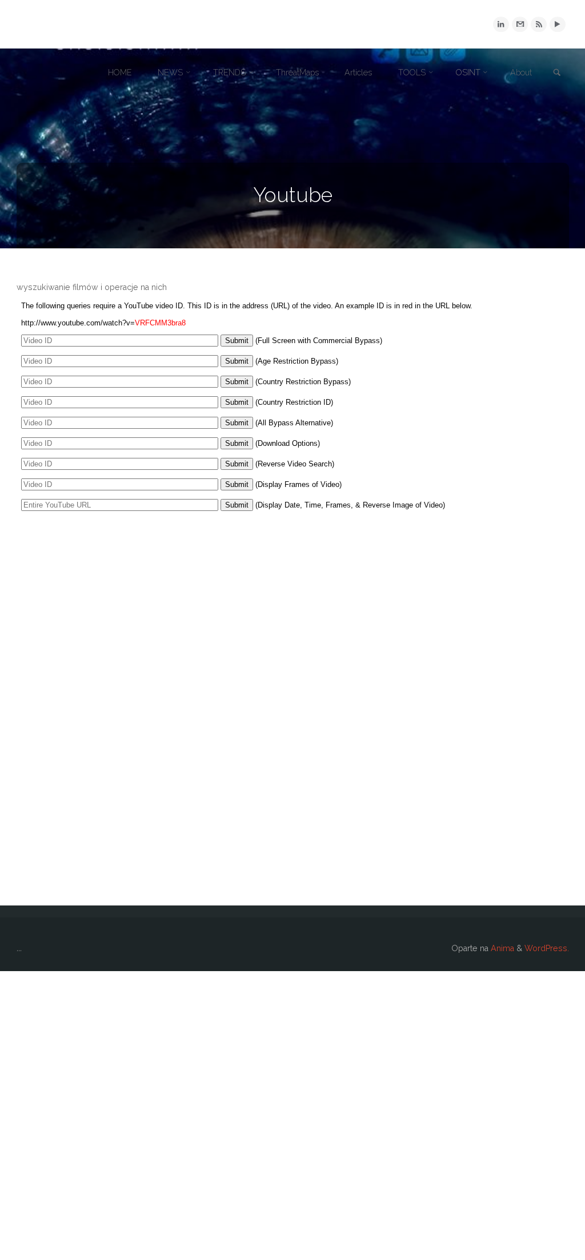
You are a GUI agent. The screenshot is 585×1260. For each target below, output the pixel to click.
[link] (557, 73)
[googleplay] (557, 24)
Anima (501, 948)
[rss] (538, 24)
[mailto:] (519, 24)
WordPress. (546, 948)
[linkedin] (500, 24)
